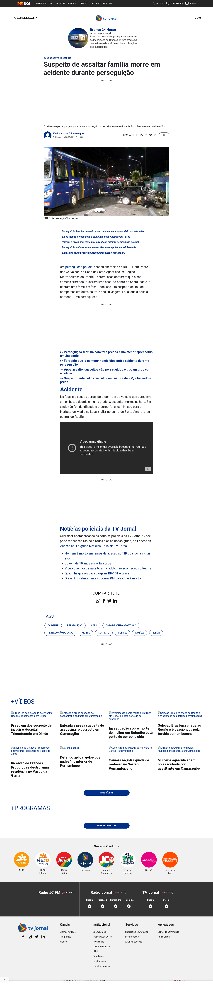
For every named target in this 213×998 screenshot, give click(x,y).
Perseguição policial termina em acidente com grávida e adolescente (99, 247)
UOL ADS (107, 3)
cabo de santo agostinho (121, 625)
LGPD (95, 951)
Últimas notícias (68, 932)
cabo (94, 625)
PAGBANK (72, 3)
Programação (132, 936)
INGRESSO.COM (44, 3)
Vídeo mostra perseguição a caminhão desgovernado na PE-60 (96, 236)
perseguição (74, 625)
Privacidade (98, 941)
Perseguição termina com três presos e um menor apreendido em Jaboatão (103, 231)
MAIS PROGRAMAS (106, 825)
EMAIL (193, 3)
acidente (53, 625)
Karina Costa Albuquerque (68, 133)
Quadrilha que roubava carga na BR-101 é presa (97, 573)
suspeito (103, 633)
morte (86, 633)
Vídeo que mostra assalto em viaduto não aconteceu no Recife (108, 568)
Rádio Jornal (164, 936)
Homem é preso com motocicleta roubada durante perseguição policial (100, 242)
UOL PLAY (96, 3)
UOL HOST (60, 3)
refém (156, 633)
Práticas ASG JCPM (102, 936)
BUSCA (159, 3)
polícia (122, 633)
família (139, 633)
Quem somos (99, 932)
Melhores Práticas (101, 946)
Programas (65, 936)
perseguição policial (79, 267)
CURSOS (84, 3)
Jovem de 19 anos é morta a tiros (88, 563)
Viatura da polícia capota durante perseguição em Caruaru (93, 252)
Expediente (98, 956)
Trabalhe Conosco (101, 966)
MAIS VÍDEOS (106, 792)
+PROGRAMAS (30, 808)
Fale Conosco (99, 961)
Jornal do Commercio (168, 932)
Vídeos (63, 941)
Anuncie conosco (133, 941)
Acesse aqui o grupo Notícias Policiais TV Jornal (94, 546)
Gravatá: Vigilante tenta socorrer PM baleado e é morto (103, 578)
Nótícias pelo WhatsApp (136, 932)
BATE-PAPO (177, 3)
